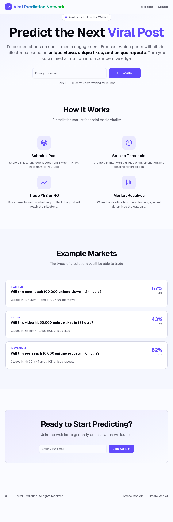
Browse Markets (133, 496)
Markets (147, 7)
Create (163, 7)
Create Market (158, 496)
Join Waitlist (125, 73)
